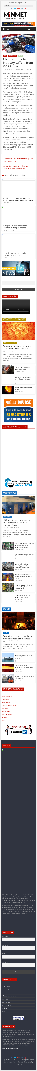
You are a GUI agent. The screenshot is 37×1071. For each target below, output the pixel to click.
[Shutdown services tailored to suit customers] (8, 675)
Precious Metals (7, 697)
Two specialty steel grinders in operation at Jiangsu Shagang (15, 227)
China (23, 69)
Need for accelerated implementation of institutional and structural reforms (18, 199)
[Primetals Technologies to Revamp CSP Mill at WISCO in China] (8, 574)
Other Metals (6, 703)
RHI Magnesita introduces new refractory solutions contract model (23, 379)
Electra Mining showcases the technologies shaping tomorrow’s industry (24, 545)
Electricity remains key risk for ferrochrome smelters (14, 254)
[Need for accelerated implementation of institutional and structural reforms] (18, 180)
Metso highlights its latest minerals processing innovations (23, 597)
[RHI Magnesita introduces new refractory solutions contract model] (8, 376)
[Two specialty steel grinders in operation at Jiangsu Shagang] (18, 207)
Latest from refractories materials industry (22, 368)
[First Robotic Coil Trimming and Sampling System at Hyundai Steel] (8, 584)
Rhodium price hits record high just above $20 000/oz (18, 160)
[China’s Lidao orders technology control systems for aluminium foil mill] (8, 563)
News (20, 55)
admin (18, 69)
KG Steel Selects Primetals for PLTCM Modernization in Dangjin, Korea (17, 522)
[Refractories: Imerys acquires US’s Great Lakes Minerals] (18, 323)
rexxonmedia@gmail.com (10, 1048)
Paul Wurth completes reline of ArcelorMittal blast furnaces (18, 637)
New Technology (7, 714)
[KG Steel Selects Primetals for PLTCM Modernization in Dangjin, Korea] (18, 497)
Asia (5, 55)
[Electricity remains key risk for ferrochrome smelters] (18, 235)
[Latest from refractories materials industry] (8, 366)
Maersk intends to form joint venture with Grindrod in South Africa (24, 657)
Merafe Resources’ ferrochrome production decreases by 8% (15, 167)
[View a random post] (33, 29)
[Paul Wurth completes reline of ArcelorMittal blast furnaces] (18, 613)
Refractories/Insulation (10, 343)
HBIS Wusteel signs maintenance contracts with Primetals (24, 667)
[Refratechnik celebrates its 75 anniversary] (8, 387)
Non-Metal (5, 708)
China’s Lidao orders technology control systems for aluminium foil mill (23, 566)
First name (5, 936)
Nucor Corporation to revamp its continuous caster (24, 555)
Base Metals (5, 700)
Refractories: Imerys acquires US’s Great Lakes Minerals (17, 347)
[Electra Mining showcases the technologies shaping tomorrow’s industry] (8, 543)
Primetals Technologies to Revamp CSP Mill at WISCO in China (24, 576)
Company (5, 962)
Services (6, 633)
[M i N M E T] (4, 29)
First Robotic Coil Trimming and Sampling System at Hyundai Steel (23, 587)
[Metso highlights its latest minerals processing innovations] (8, 595)
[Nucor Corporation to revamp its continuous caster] (8, 553)
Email (3, 954)
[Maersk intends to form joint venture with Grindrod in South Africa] (8, 654)
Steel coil (28, 69)
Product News (7, 516)
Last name (5, 945)
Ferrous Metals (13, 55)
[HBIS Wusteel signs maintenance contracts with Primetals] (8, 665)
